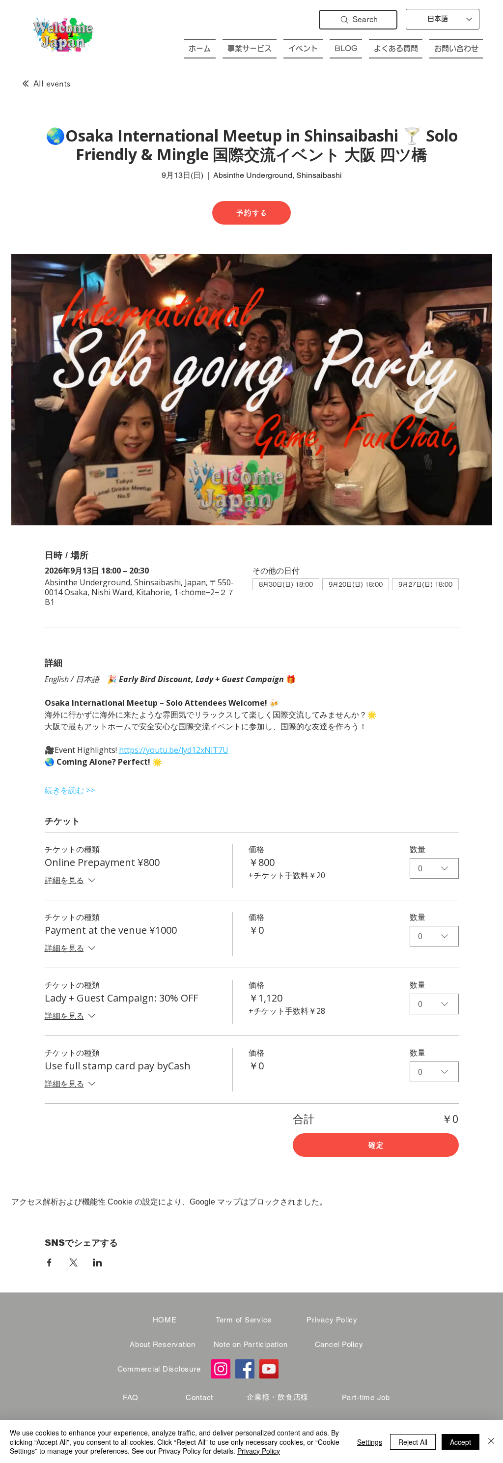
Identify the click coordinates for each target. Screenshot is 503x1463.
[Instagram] (220, 1368)
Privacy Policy (258, 1451)
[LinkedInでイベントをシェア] (97, 1262)
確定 (376, 1145)
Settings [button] (369, 1442)
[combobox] (434, 868)
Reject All (412, 1442)
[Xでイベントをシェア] (73, 1262)
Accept (460, 1442)
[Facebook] (244, 1368)
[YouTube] (269, 1368)
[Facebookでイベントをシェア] (49, 1262)
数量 (417, 849)
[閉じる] (491, 1441)
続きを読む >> (70, 790)
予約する (251, 213)
